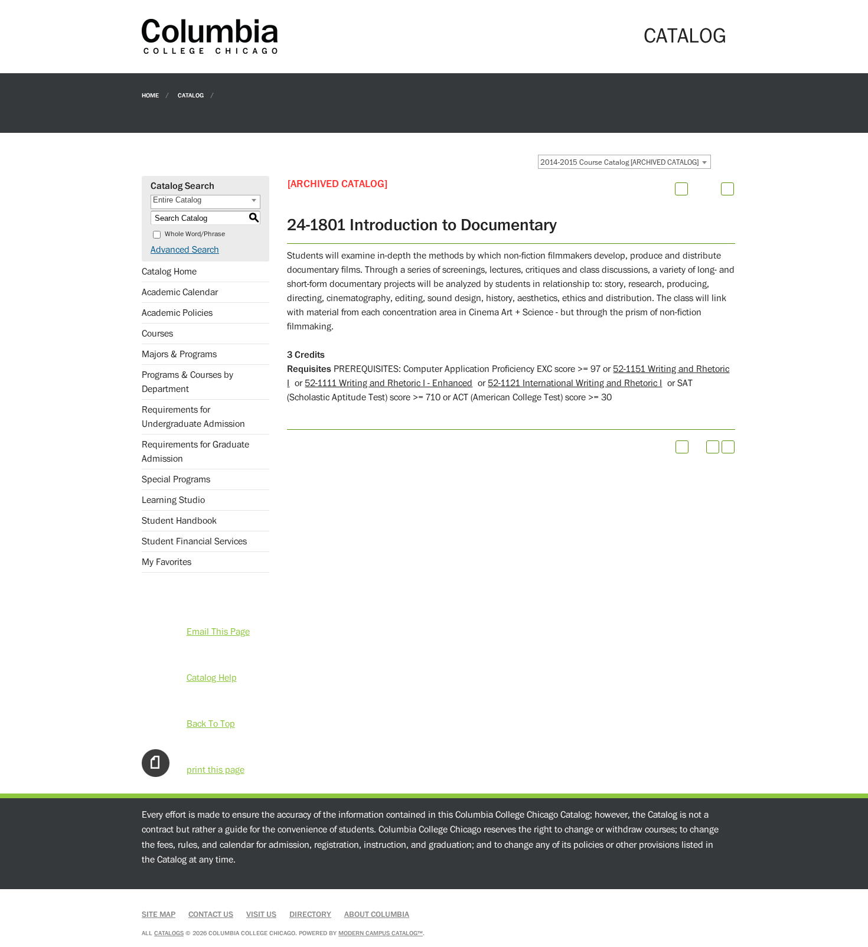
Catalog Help (212, 678)
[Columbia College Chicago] (210, 36)
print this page (215, 770)
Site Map (158, 914)
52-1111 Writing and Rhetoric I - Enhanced (388, 383)
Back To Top (211, 724)
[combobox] (624, 162)
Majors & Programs (179, 354)
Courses (157, 333)
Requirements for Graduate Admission (195, 452)
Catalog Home (169, 271)
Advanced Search (185, 250)
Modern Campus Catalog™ (380, 933)
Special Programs (176, 479)
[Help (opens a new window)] (727, 188)
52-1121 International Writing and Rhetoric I (575, 383)
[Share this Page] (696, 188)
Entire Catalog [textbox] (177, 199)
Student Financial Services (194, 541)
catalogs (169, 933)
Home (150, 95)
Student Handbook (179, 521)
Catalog (191, 95)
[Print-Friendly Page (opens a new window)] (712, 446)
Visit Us (261, 914)
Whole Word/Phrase (195, 234)
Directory (310, 914)
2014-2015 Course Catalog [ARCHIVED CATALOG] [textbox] (619, 162)
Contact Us (210, 914)
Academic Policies (177, 313)
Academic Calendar (180, 292)
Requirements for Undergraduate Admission (193, 417)
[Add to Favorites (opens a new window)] (681, 188)
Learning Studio (173, 500)
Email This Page (218, 632)
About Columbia (376, 914)
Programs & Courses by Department (187, 382)
